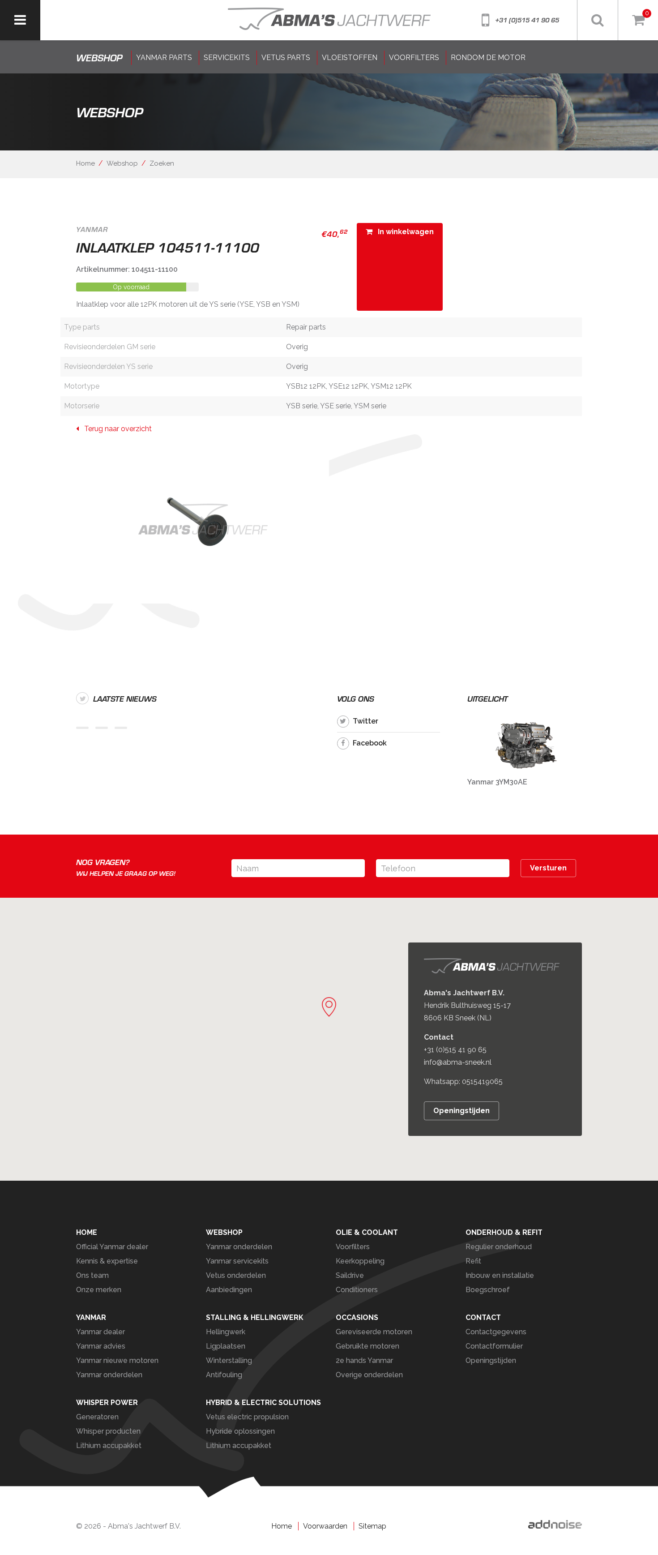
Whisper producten (108, 1431)
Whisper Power (107, 1402)
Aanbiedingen (229, 1289)
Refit (473, 1261)
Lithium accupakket (108, 1445)
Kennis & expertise (107, 1261)
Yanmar (91, 1317)
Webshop (122, 163)
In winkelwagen (403, 231)
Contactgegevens (496, 1332)
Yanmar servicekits (237, 1261)
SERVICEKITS (227, 57)
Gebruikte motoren (367, 1346)
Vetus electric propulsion (247, 1417)
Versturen (548, 868)
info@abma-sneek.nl (457, 1062)
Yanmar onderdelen (239, 1246)
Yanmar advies (100, 1346)
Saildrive (350, 1275)
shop (99, 58)
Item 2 (101, 728)
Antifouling (224, 1375)
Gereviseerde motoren (374, 1332)
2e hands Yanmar (364, 1360)
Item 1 (82, 728)
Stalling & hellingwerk (254, 1317)
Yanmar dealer (100, 1332)
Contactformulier (494, 1346)
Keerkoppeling (360, 1261)
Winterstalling (229, 1360)
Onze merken (98, 1289)
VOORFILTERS (414, 57)
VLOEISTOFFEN (349, 57)
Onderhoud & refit (504, 1232)
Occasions (357, 1317)
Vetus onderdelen (236, 1275)
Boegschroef (488, 1289)
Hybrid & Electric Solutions (263, 1402)
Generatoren (97, 1417)
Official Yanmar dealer (112, 1246)
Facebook (370, 743)
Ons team (92, 1275)
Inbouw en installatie (500, 1275)
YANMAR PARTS (164, 57)
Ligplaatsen (225, 1346)
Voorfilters (353, 1246)
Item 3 (121, 728)
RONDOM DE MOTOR (488, 57)
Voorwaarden (325, 1526)
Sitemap (372, 1526)
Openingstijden (461, 1110)
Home (85, 163)
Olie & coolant (367, 1232)
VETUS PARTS (285, 57)
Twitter (365, 721)
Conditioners (357, 1289)
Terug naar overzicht (115, 428)
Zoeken (162, 163)
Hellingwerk (225, 1332)
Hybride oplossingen (240, 1431)
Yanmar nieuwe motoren (117, 1360)
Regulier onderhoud (499, 1246)
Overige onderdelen (369, 1375)
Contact (483, 1317)
